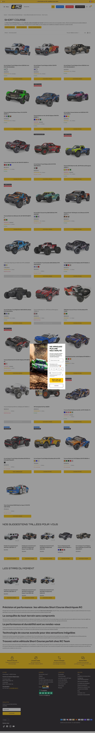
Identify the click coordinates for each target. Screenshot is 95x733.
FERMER (56, 385)
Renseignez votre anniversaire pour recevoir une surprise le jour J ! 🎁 (56, 365)
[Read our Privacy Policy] (62, 375)
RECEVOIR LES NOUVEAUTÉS (56, 380)
